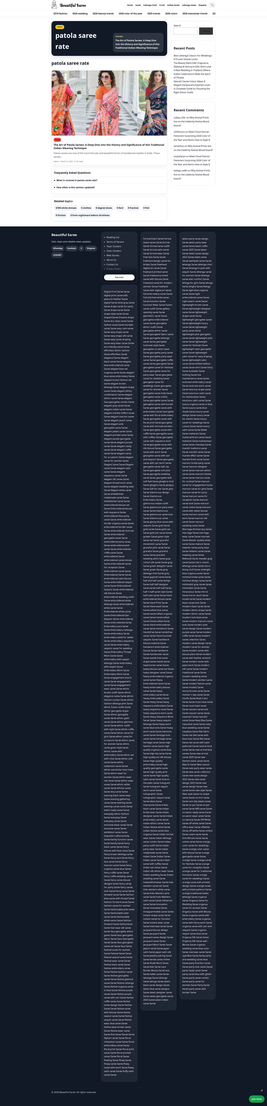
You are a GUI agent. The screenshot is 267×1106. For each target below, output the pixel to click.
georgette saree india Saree (157, 393)
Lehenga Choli (150, 5)
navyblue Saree (190, 731)
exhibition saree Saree (115, 832)
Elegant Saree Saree (114, 464)
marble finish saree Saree (195, 459)
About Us (111, 259)
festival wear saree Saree (117, 960)
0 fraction (133, 207)
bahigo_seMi (180, 170)
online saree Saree (192, 841)
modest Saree (196, 687)
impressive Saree (152, 804)
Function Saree (157, 301)
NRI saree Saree (203, 808)
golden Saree (150, 536)
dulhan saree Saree (114, 324)
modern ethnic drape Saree (196, 610)
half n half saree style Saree (157, 591)
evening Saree (124, 802)
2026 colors (171, 13)
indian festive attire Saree (156, 827)
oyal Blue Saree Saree (193, 955)
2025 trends (153, 13)
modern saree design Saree (196, 643)
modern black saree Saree (196, 606)
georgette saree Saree (161, 400)
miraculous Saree (191, 591)
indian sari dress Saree (155, 867)
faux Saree (126, 946)
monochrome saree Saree (196, 690)
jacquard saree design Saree (158, 937)
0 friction (61, 215)
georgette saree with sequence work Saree (158, 441)
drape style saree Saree (116, 313)
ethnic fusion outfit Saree (117, 707)
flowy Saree (125, 1060)
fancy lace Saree (119, 857)
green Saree (156, 569)
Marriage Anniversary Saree (197, 529)
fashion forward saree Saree (119, 902)
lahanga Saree (150, 977)
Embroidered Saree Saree (117, 574)
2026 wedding (80, 13)
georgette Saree (164, 363)
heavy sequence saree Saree (158, 709)
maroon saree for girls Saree (197, 488)
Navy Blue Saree (203, 720)
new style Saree (203, 790)
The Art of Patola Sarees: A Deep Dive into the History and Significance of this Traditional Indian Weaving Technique (109, 146)
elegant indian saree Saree (118, 409)
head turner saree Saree (156, 665)
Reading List (113, 237)
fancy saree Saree (125, 891)
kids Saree (155, 966)
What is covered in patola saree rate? (76, 180)
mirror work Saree (198, 595)
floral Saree (123, 1056)
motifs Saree (189, 698)
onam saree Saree (198, 834)
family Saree (117, 843)
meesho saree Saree (199, 551)
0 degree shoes (104, 207)
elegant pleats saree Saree (118, 431)
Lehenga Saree (189, 5)
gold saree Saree (152, 529)
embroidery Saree (120, 633)
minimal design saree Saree (196, 580)
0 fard (120, 207)
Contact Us (112, 264)
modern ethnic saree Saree (196, 613)
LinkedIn (57, 255)
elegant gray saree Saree (117, 405)
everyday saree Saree (115, 821)
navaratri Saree (190, 716)
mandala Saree (203, 444)
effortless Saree (119, 354)
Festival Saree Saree (121, 953)
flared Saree (128, 1034)
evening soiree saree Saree (118, 806)
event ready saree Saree (116, 810)
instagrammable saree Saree (158, 911)
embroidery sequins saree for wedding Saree (118, 648)
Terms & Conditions (117, 273)
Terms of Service (115, 241)
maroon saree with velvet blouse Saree (196, 511)
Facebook (71, 248)
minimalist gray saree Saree (197, 584)
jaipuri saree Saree (153, 948)
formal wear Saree (159, 253)
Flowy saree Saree (113, 1063)
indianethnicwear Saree (155, 882)
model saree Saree (192, 599)
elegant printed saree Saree (118, 435)
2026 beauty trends (103, 13)
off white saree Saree (200, 823)
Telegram (91, 248)
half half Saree (163, 588)
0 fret (146, 207)
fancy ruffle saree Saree (116, 872)
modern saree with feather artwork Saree (196, 658)
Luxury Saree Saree (192, 426)
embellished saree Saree (117, 501)
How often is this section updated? (75, 187)
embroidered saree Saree (117, 571)
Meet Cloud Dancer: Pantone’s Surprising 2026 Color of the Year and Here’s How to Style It (192, 135)
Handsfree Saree (152, 632)
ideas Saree (156, 801)
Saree (138, 5)
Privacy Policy (114, 268)
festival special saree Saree (118, 957)
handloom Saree (165, 628)
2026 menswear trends (194, 13)
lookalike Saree (197, 371)
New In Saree (189, 764)
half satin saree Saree (154, 595)
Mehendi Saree (190, 558)
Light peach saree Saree (194, 301)
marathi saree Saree (199, 452)
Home (130, 5)
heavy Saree (156, 701)
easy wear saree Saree (122, 343)
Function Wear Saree (154, 304)
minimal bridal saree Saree (196, 576)
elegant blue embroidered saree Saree (117, 365)
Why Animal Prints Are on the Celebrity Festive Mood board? (191, 121)
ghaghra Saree (157, 485)
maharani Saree (197, 433)
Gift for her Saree (159, 488)
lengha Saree (196, 286)
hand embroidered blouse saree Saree (157, 599)
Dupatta (202, 5)
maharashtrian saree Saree (196, 437)
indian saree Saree (153, 860)
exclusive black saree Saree (118, 824)
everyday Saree (119, 817)
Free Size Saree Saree (154, 257)
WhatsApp (58, 248)
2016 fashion (60, 13)
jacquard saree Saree (154, 941)
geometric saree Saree (155, 315)
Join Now (257, 1099)
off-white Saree (197, 830)
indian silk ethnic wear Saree (158, 871)
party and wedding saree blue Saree (196, 959)
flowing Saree (111, 1060)
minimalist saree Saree (194, 588)
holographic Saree (153, 793)
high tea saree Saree (160, 753)
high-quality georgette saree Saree (155, 768)
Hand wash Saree (159, 606)
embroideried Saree (121, 622)
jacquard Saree (158, 933)
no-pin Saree (195, 804)
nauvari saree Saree (199, 713)
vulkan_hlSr (180, 117)
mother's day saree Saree (195, 694)
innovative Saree (158, 907)
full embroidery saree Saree (157, 293)
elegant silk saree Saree (116, 479)
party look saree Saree (200, 966)
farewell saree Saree (114, 894)
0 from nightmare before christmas (90, 215)
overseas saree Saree (200, 952)
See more (119, 277)
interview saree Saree (161, 926)
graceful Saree (151, 551)
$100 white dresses (66, 207)
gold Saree (164, 525)
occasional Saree (191, 819)
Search (177, 25)
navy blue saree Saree (193, 724)
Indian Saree (163, 856)
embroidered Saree (114, 556)
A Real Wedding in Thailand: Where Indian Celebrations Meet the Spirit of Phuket (192, 74)
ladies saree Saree (159, 974)
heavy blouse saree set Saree (158, 668)
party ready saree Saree (194, 970)
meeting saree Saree (193, 554)
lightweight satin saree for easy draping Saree (197, 356)
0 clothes (86, 207)
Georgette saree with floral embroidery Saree (158, 415)
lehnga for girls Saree (193, 282)
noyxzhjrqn (180, 156)
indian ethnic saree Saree (156, 823)
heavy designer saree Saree (157, 672)
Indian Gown (173, 5)
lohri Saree (201, 367)
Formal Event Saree (153, 238)
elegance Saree (112, 357)
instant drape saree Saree (156, 915)
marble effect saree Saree (195, 455)
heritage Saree (164, 738)
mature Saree (202, 543)
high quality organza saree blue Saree (157, 750)
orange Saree (189, 860)
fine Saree (116, 1034)
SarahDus (179, 146)
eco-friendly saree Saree (116, 346)
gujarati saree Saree (160, 576)
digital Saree (110, 302)
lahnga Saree (157, 981)
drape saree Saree (120, 310)
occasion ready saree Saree (196, 812)
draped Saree (111, 317)
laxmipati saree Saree (200, 260)
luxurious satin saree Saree (196, 400)
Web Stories (113, 255)
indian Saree (149, 856)
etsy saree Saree (119, 791)
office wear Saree (191, 827)
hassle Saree (163, 661)
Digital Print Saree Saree (117, 291)
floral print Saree (113, 1049)
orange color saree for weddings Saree (196, 845)
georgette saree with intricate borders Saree (158, 426)
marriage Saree (190, 532)
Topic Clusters (114, 246)
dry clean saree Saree (122, 321)
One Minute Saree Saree (195, 838)
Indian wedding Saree (154, 874)
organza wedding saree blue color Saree (195, 948)
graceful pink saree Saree (156, 547)
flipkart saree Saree (114, 1038)
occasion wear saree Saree (196, 815)
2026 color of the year (130, 13)
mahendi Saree (190, 441)
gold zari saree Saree (161, 532)
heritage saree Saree (154, 742)
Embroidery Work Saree (116, 670)
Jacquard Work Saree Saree (157, 944)
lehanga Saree (189, 264)
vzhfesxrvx (179, 131)
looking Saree (189, 374)
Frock (162, 5)
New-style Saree (190, 793)
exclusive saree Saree (115, 828)
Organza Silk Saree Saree (195, 937)
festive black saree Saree (117, 964)
